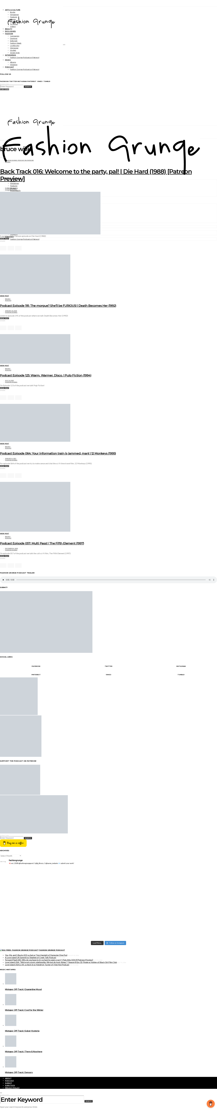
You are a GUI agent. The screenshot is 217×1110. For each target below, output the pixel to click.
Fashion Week (15, 43)
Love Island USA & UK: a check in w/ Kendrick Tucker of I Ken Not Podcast (37, 964)
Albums (13, 62)
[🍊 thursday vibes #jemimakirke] (54, 882)
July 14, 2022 (9, 380)
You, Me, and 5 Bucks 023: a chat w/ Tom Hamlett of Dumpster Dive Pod (36, 955)
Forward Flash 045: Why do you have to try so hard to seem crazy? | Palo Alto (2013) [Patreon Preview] (49, 960)
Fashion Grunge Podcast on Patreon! (24, 57)
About (8, 1078)
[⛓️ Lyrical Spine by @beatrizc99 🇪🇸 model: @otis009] (54, 923)
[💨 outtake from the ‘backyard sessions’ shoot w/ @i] (54, 886)
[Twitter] (3, 243)
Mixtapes (13, 65)
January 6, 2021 (10, 458)
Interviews (10, 55)
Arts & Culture (12, 10)
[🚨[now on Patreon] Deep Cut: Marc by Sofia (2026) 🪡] (54, 910)
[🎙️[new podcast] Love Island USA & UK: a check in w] (163, 930)
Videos (13, 26)
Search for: (4, 84)
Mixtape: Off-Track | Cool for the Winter (24, 1010)
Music (8, 60)
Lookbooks (14, 46)
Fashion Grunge (11, 190)
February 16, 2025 (11, 188)
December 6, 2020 (11, 548)
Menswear (14, 48)
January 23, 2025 (11, 311)
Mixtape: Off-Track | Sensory (19, 1072)
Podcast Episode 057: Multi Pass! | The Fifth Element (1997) (42, 543)
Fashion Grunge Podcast (52, 950)
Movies (13, 19)
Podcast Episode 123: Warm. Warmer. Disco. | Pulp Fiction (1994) (45, 375)
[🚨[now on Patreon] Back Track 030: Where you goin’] (163, 893)
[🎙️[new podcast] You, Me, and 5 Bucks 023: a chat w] (163, 874)
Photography (15, 22)
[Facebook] (1, 243)
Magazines (14, 15)
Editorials (13, 41)
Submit (8, 1083)
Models (13, 50)
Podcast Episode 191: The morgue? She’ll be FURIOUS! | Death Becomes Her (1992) (58, 305)
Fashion (9, 34)
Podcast (9, 67)
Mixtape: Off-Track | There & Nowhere (23, 1051)
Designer (13, 38)
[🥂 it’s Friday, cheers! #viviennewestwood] (54, 869)
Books (12, 12)
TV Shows (14, 24)
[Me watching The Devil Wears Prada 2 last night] (163, 882)
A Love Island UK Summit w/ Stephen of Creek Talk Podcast (30, 957)
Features (13, 17)
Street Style (15, 53)
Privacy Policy (12, 1088)
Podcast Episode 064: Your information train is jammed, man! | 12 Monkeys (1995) (58, 453)
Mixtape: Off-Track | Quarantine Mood (23, 989)
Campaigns (14, 36)
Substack (10, 1085)
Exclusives (10, 31)
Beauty (8, 29)
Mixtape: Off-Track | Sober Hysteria (22, 1031)
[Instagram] (6, 243)
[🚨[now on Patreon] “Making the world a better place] (163, 911)
